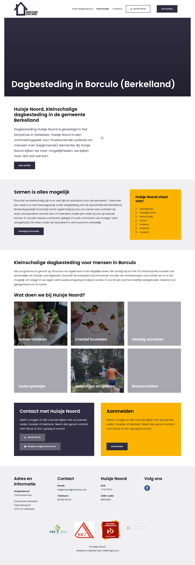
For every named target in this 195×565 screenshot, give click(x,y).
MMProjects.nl (111, 550)
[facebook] (147, 488)
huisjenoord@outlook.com (72, 489)
